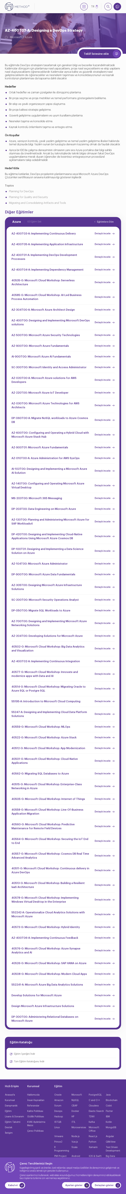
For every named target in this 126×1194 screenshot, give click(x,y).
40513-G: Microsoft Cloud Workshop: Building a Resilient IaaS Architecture (48, 885)
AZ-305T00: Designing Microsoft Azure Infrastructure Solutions (46, 587)
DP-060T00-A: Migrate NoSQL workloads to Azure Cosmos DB (49, 420)
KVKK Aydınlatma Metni (36, 1124)
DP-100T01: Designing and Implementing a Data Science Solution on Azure (47, 551)
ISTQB (57, 1122)
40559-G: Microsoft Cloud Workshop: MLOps (40, 727)
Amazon (58, 1100)
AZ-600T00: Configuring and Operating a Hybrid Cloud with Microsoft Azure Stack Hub (50, 435)
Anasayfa (10, 1095)
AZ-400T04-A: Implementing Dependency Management (47, 269)
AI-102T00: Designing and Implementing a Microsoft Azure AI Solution (49, 471)
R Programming (61, 1149)
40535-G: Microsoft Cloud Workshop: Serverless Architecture (43, 282)
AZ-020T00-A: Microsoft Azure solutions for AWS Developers (43, 380)
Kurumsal (10, 1100)
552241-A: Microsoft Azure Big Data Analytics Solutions (47, 984)
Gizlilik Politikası (35, 1117)
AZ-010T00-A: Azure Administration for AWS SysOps (45, 458)
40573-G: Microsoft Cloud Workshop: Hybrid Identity (45, 927)
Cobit (109, 1106)
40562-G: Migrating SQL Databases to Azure (40, 773)
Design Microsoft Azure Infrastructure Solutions (42, 1006)
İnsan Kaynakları (35, 1100)
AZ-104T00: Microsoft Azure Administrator (39, 563)
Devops (58, 1111)
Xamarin (93, 1147)
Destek (8, 1127)
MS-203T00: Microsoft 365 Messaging (36, 498)
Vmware (58, 1136)
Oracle (58, 1095)
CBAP (74, 1106)
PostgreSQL (95, 1095)
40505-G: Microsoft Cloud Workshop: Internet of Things (48, 799)
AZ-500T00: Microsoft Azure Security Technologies (45, 335)
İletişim (9, 1133)
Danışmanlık (11, 1106)
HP (73, 1117)
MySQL (75, 1100)
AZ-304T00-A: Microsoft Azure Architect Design (43, 310)
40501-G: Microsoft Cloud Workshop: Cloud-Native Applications (44, 761)
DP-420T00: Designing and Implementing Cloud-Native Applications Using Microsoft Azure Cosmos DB (46, 536)
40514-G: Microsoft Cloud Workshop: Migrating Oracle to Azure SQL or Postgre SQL (48, 688)
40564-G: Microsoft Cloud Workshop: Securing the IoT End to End (49, 841)
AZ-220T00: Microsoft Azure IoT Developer (39, 392)
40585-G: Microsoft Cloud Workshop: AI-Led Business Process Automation (46, 297)
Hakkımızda (33, 1095)
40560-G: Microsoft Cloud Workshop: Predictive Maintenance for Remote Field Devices (43, 826)
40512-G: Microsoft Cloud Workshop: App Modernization (48, 748)
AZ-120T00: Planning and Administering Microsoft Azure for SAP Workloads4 (50, 521)
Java (108, 1095)
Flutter (109, 1111)
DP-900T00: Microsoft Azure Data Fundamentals (43, 574)
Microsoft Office (94, 1129)
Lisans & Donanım (14, 1117)
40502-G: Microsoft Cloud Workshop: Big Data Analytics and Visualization (47, 648)
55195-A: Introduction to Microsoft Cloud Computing (45, 701)
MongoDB (111, 1127)
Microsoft (16, 37)
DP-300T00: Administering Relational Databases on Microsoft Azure (44, 1019)
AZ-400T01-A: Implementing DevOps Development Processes (44, 257)
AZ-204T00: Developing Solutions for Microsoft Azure (47, 636)
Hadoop (58, 1117)
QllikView (111, 1142)
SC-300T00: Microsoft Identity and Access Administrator (48, 367)
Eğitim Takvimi (12, 1122)
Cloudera (94, 1106)
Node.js (76, 1136)
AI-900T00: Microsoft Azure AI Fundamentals (41, 356)
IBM (108, 1117)
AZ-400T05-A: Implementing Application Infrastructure (47, 244)
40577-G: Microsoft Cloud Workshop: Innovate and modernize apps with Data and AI (44, 674)
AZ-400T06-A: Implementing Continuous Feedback (44, 938)
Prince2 (58, 1142)
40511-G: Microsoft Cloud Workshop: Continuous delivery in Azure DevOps (50, 870)
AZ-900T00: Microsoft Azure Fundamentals (40, 346)
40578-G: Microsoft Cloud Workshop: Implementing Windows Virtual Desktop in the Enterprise (45, 900)
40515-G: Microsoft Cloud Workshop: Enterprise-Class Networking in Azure (46, 786)
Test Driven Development (113, 1149)
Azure (28, 37)
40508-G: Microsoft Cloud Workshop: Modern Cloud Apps (49, 974)
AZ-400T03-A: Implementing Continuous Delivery (43, 233)
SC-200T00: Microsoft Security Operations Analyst (45, 600)
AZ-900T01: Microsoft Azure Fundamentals (39, 447)
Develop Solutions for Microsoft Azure (36, 995)
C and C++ (94, 1100)
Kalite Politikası (35, 1111)
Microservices (79, 1127)
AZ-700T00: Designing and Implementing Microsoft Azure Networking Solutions (49, 623)
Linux (57, 1127)
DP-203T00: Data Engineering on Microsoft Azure (43, 509)
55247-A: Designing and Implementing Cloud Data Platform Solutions (49, 714)
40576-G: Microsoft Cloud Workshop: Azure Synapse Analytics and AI (45, 950)
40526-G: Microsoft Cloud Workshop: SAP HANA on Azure (48, 963)
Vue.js (75, 1142)
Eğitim (8, 1111)
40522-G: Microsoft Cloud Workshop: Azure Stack (44, 737)
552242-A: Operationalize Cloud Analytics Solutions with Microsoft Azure (48, 914)
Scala (74, 1147)
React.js (93, 1136)
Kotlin (109, 1122)
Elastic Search (96, 1111)
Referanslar (33, 1106)
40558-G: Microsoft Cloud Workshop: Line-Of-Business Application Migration (47, 811)
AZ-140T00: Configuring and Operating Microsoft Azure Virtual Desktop (47, 485)
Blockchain (111, 1100)
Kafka (92, 1122)
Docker (75, 1111)
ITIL (73, 1122)
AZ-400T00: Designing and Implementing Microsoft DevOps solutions (50, 322)
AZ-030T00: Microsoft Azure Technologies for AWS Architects (45, 405)
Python (92, 1142)
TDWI (91, 1117)
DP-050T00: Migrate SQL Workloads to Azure (40, 610)
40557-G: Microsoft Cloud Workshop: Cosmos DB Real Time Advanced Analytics (50, 856)
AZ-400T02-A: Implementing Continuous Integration (45, 661)
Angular (110, 1136)
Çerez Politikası (35, 1131)
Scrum (57, 1106)
